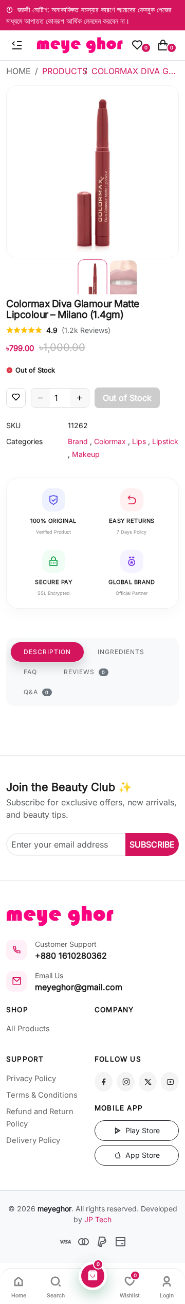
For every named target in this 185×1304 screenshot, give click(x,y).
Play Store (141, 1130)
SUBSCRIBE (152, 844)
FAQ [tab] (30, 672)
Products (64, 71)
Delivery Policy (33, 1140)
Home (18, 71)
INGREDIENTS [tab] (121, 652)
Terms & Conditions (42, 1095)
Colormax (110, 441)
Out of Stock (127, 398)
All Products (28, 1028)
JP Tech (98, 1219)
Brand (78, 441)
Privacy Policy (31, 1078)
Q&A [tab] (36, 692)
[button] (92, 276)
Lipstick (165, 441)
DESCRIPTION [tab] (47, 652)
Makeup (86, 454)
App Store (141, 1155)
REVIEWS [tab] (84, 672)
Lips (139, 441)
